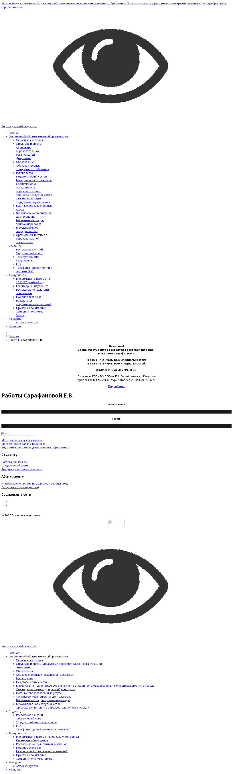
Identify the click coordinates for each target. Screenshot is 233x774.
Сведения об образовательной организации (38, 136)
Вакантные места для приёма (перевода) (30, 222)
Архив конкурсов (27, 322)
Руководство (24, 173)
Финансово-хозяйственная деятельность (34, 214)
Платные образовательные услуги (39, 693)
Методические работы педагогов (23, 443)
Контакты (15, 326)
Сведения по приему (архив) (20, 487)
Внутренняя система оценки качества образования (35, 447)
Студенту (15, 246)
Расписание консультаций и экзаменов (41, 744)
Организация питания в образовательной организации (31, 238)
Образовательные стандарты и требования (32, 167)
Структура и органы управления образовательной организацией (29, 149)
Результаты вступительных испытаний (33, 302)
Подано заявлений (28, 297)
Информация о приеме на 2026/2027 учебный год (34, 483)
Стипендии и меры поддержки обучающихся (33, 200)
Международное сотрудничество (27, 229)
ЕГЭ (18, 264)
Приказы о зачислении (31, 308)
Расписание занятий (29, 249)
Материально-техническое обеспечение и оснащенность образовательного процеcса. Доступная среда (34, 187)
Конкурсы (15, 319)
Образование (25, 162)
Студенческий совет (29, 253)
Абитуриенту (17, 275)
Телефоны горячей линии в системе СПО (43, 729)
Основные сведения (29, 140)
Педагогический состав (31, 176)
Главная (14, 132)
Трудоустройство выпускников (27, 258)
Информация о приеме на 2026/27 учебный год (33, 280)
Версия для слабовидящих (19, 126)
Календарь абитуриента (32, 286)
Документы (23, 158)
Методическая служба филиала (21, 440)
